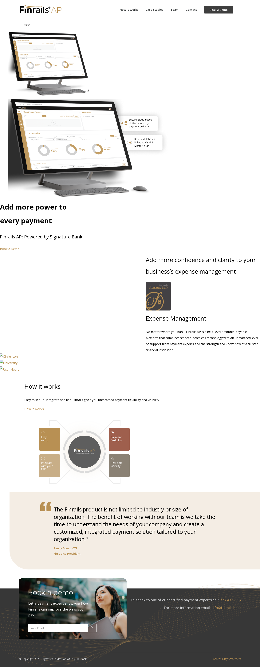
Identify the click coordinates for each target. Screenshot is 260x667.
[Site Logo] (50, 9)
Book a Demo (9, 249)
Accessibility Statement (227, 659)
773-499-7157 (230, 600)
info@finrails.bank (226, 607)
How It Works (34, 409)
